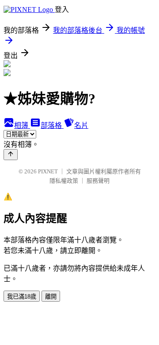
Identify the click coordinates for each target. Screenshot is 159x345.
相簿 (22, 125)
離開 (51, 296)
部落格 (52, 125)
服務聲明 (98, 180)
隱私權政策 (63, 180)
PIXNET (48, 171)
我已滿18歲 (21, 296)
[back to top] (11, 154)
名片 (81, 125)
